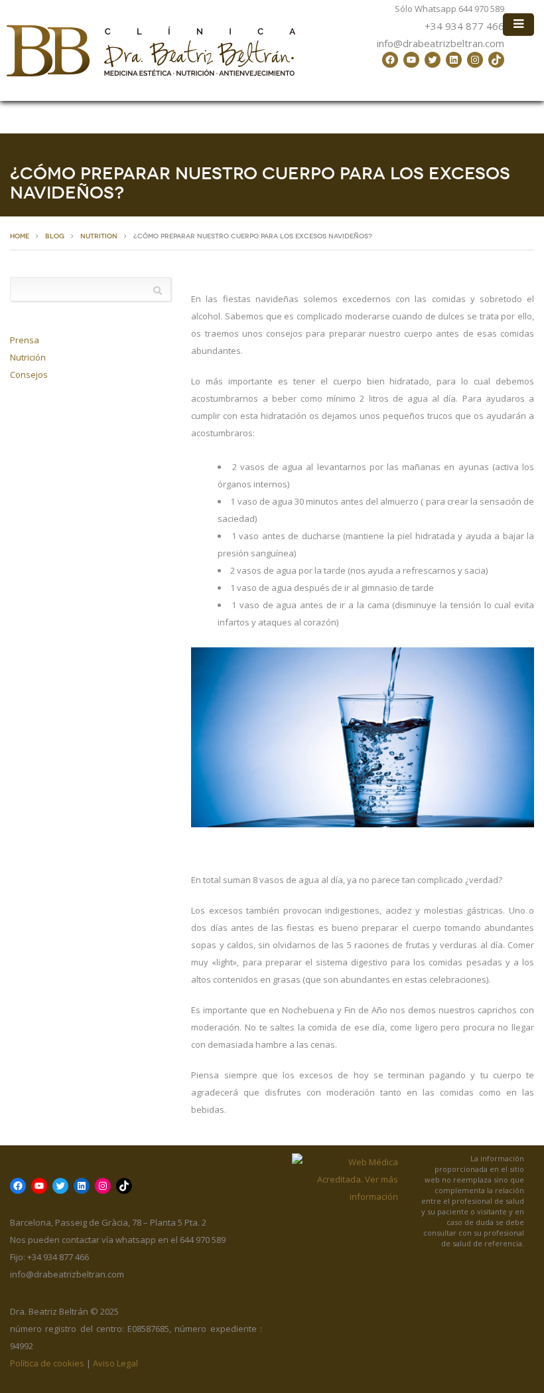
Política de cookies (47, 1363)
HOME (19, 236)
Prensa (24, 340)
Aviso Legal (115, 1363)
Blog (54, 236)
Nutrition (98, 236)
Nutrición (28, 357)
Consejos (29, 374)
